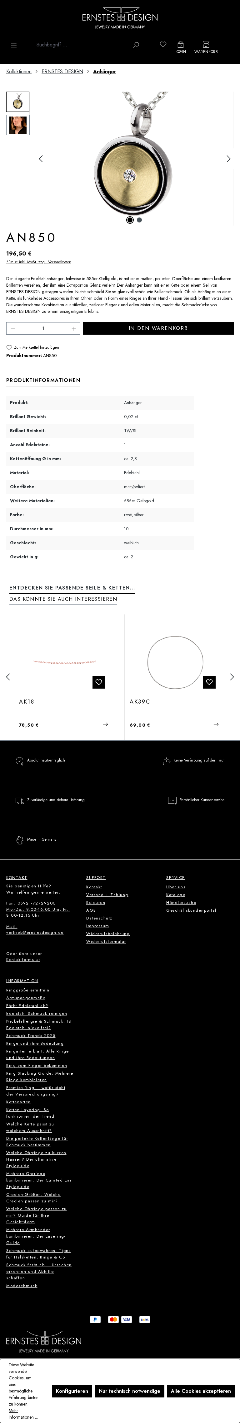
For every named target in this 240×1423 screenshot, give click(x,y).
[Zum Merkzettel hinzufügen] (98, 682)
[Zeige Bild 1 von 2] (130, 219)
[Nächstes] (228, 159)
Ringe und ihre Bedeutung (35, 1043)
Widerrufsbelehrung (108, 934)
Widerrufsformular (106, 941)
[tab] (43, 380)
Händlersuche (181, 902)
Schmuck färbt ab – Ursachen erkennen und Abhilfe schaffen (39, 1271)
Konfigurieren (72, 1391)
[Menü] (13, 45)
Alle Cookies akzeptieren (201, 1391)
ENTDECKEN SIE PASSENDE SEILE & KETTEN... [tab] (72, 587)
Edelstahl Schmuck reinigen (36, 1013)
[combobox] (81, 45)
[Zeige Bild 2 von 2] (139, 219)
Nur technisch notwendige (129, 1391)
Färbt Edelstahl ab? (27, 1006)
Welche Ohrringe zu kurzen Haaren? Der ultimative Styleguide (36, 1159)
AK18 (27, 702)
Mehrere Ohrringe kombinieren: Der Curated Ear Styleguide (39, 1180)
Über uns (175, 887)
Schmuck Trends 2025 (31, 1036)
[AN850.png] (135, 159)
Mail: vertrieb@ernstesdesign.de (35, 930)
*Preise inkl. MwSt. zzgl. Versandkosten (38, 262)
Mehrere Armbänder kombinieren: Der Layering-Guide (36, 1236)
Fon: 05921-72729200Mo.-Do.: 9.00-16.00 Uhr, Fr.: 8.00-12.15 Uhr (38, 909)
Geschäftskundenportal (191, 910)
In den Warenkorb (158, 328)
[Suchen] (136, 45)
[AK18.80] (64, 662)
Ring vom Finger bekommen (36, 1065)
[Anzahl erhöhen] (74, 328)
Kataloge (175, 895)
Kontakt (94, 887)
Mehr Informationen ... (23, 1413)
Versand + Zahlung (107, 895)
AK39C (140, 702)
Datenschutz (99, 918)
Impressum (97, 926)
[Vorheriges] (40, 159)
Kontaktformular (23, 959)
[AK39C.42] (175, 662)
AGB (91, 910)
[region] (120, 159)
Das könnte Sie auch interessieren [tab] (63, 599)
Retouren (95, 902)
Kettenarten (18, 1102)
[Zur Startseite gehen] (120, 18)
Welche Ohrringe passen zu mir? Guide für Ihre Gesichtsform (36, 1215)
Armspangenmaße (25, 998)
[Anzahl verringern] (12, 328)
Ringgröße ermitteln (28, 990)
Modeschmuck (22, 1286)
